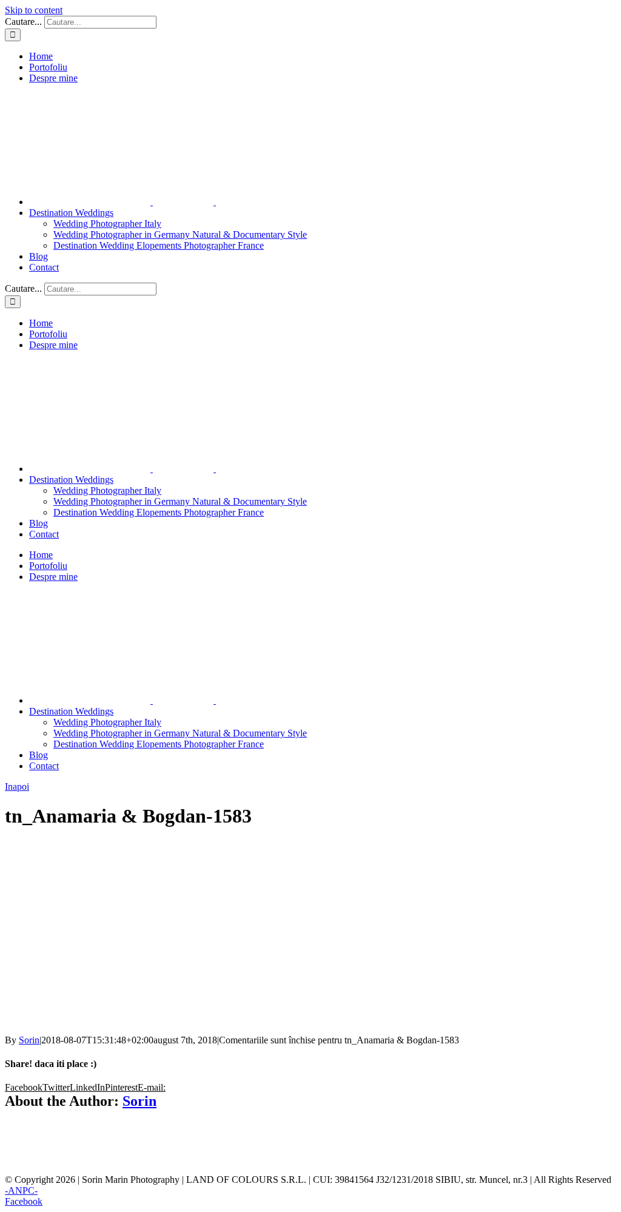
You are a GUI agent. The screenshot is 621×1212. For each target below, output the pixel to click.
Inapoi (17, 786)
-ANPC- (21, 1190)
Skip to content (33, 10)
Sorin (29, 1040)
